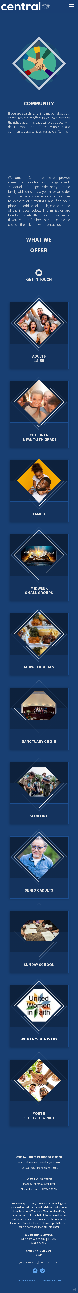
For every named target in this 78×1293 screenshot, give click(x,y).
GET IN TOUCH (39, 279)
